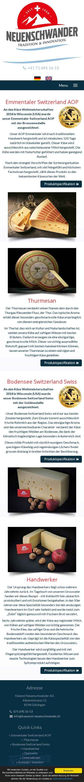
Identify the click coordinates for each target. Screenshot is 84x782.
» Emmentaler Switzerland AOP (30, 735)
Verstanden (68, 770)
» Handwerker (29, 748)
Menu (63, 85)
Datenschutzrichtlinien (63, 778)
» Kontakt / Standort (30, 762)
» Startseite (30, 753)
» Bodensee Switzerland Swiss (30, 744)
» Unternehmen (30, 757)
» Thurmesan (29, 740)
